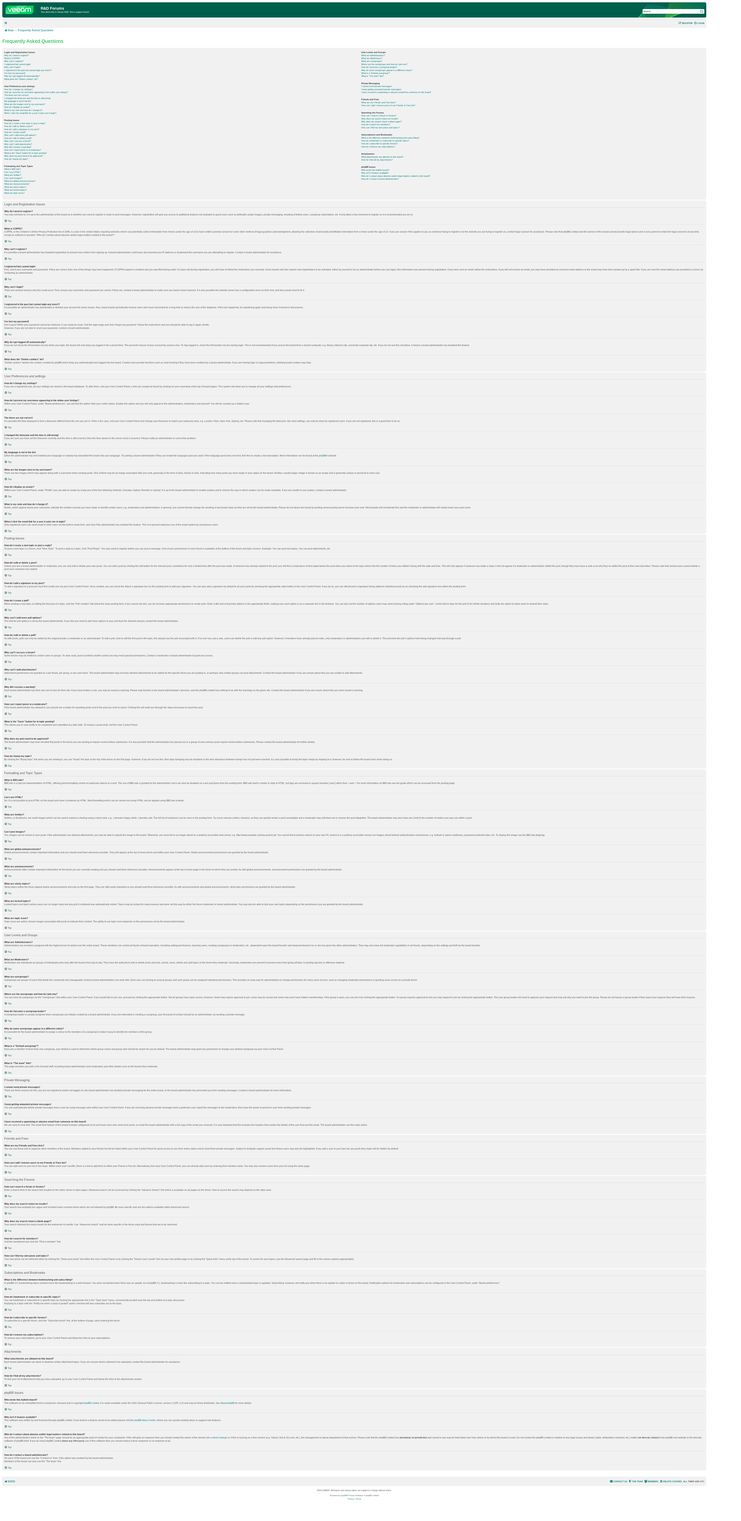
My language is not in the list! (17, 101)
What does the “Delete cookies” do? (21, 79)
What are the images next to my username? (24, 104)
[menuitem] (699, 23)
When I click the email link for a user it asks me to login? (30, 113)
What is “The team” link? (372, 76)
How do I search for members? (375, 124)
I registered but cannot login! (17, 64)
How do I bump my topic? (16, 159)
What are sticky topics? (15, 187)
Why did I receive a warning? (17, 147)
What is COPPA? (12, 58)
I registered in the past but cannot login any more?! (28, 70)
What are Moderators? (371, 58)
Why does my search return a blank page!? (381, 121)
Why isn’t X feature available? (375, 173)
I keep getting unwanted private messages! (381, 89)
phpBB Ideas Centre (145, 1420)
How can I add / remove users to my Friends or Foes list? (388, 105)
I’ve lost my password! (14, 73)
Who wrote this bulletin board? (375, 170)
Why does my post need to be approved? (23, 156)
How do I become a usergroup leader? (379, 67)
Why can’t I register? (14, 61)
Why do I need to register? (16, 55)
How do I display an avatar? (17, 107)
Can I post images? (13, 178)
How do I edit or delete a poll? (18, 138)
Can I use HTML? (12, 172)
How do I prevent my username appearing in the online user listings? (36, 92)
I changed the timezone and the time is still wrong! (27, 98)
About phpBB (227, 1403)
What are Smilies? (12, 175)
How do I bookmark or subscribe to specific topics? (385, 141)
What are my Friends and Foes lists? (378, 102)
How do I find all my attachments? (377, 160)
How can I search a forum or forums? (378, 115)
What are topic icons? (14, 193)
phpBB (322, 455)
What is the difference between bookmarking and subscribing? (390, 138)
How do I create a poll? (15, 132)
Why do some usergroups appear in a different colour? (386, 70)
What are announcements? (17, 184)
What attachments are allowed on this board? (382, 157)
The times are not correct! (16, 95)
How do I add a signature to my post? (21, 129)
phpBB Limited (91, 1403)
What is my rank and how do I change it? (23, 110)
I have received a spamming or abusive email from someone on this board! (396, 92)
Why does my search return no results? (379, 119)
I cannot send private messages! (376, 86)
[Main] (22, 8)
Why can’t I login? (12, 67)
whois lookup (219, 1437)
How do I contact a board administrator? (380, 179)
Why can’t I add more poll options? (20, 135)
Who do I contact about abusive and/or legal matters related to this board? (395, 176)
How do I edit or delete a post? (18, 126)
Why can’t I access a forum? (17, 141)
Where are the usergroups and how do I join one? (384, 64)
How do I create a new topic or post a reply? (25, 123)
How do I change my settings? (18, 89)
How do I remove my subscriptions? (378, 147)
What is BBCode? (12, 169)
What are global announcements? (20, 181)
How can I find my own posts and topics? (380, 127)
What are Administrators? (373, 55)
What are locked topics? (15, 190)
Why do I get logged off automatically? (22, 76)
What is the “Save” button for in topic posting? (25, 153)
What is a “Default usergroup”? (375, 73)
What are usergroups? (371, 61)
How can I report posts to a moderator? (22, 150)
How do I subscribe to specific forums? (379, 143)
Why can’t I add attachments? (18, 144)
